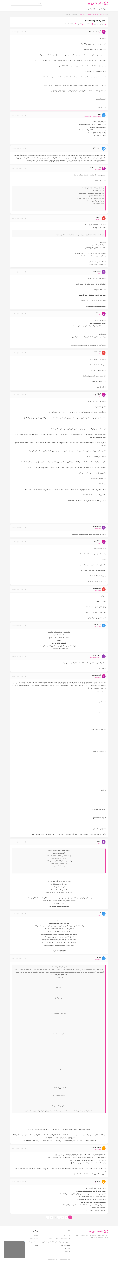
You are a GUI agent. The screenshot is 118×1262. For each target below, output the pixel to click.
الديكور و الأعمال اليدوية (94, 14)
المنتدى (101, 9)
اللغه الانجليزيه (66, 1235)
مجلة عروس (89, 9)
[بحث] (11, 3)
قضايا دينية (67, 1248)
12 (51, 1217)
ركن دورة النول (82, 14)
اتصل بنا (36, 1245)
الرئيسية (105, 14)
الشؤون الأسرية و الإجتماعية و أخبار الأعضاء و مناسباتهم (56, 1242)
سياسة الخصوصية (33, 1242)
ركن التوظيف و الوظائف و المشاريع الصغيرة (59, 1239)
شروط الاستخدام (34, 1239)
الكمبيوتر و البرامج (65, 1245)
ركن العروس (67, 1251)
